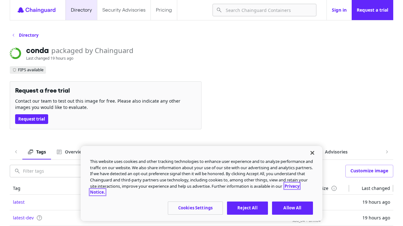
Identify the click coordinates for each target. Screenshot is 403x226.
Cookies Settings (195, 208)
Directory (81, 10)
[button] (79, 188)
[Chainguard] (36, 10)
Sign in (339, 10)
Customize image (369, 171)
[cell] (80, 202)
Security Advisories (123, 10)
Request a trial (372, 10)
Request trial (31, 119)
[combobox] (268, 10)
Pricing (164, 10)
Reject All (247, 208)
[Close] (312, 153)
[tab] (36, 151)
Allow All (292, 208)
